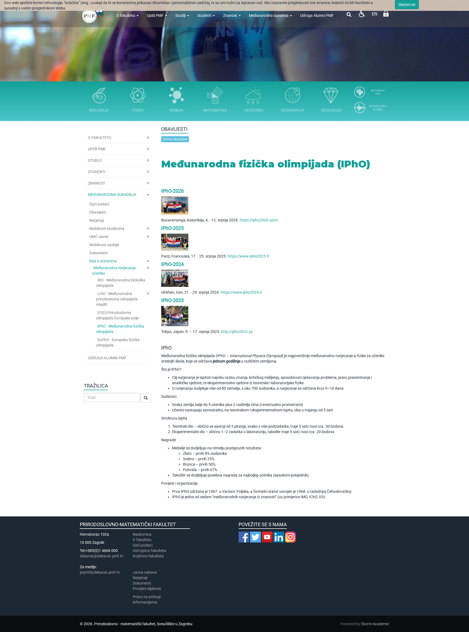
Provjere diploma (147, 588)
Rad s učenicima (103, 261)
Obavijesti (97, 212)
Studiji (180, 15)
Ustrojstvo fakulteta (149, 550)
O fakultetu (126, 15)
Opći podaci (99, 204)
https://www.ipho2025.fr (248, 256)
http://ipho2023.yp (237, 331)
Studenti (204, 15)
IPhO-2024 (172, 264)
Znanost (230, 15)
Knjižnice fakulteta (148, 556)
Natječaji (96, 220)
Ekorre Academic (375, 624)
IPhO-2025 (172, 228)
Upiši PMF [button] (97, 149)
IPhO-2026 (172, 191)
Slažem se (406, 4)
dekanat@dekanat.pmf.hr (101, 556)
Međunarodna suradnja (269, 15)
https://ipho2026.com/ (259, 220)
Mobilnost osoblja (104, 245)
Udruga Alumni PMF (317, 15)
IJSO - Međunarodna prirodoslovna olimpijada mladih (117, 299)
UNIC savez (99, 236)
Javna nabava (145, 572)
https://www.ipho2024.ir (241, 292)
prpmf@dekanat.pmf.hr (100, 572)
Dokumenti (98, 253)
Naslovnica (142, 534)
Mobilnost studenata (106, 228)
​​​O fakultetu (142, 540)
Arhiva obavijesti (175, 139)
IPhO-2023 (172, 300)
